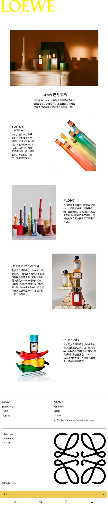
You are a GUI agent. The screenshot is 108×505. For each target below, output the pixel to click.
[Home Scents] (34, 212)
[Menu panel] (15, 501)
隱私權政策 (59, 407)
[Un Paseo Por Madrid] (74, 281)
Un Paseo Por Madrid (25, 266)
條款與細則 (59, 402)
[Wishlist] (66, 501)
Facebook (8, 434)
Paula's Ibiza (71, 340)
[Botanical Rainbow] (74, 144)
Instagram (8, 438)
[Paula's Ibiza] (34, 352)
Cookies (57, 416)
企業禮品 (6, 411)
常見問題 (6, 416)
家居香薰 (69, 200)
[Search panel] (40, 501)
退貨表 (57, 411)
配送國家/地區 (8, 407)
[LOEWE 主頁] (28, 6)
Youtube (8, 443)
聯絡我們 (6, 402)
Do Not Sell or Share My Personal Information (74, 420)
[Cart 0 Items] (92, 501)
